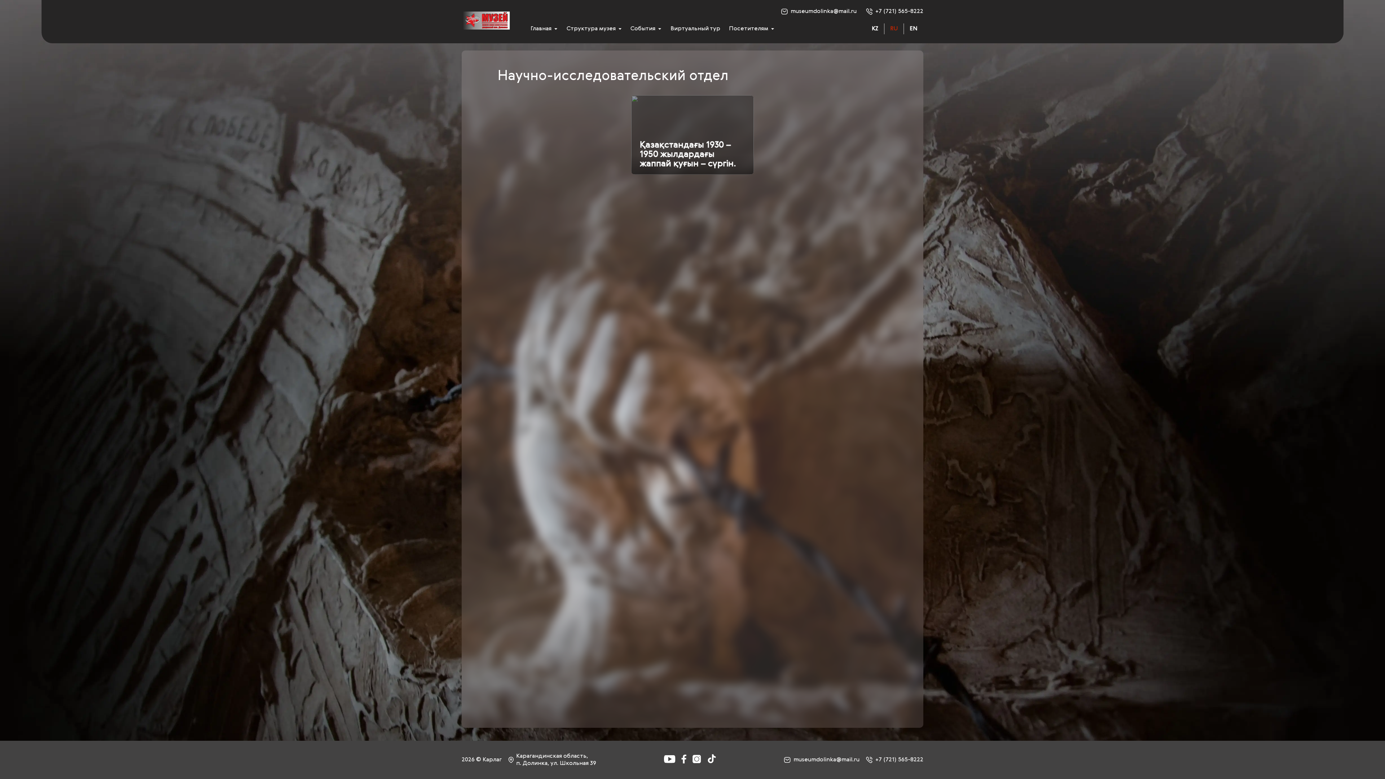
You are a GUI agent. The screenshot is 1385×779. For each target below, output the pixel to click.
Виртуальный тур (695, 29)
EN (914, 29)
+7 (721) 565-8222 (899, 11)
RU (894, 29)
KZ (875, 29)
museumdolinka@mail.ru (824, 11)
